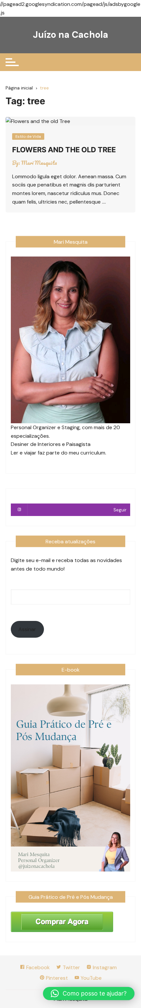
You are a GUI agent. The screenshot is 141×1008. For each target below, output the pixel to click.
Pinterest (56, 977)
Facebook (37, 967)
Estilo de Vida (28, 136)
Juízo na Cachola (70, 35)
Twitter (70, 967)
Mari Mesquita (39, 163)
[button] (88, 993)
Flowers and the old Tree (64, 149)
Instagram (104, 967)
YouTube (90, 977)
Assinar (27, 629)
